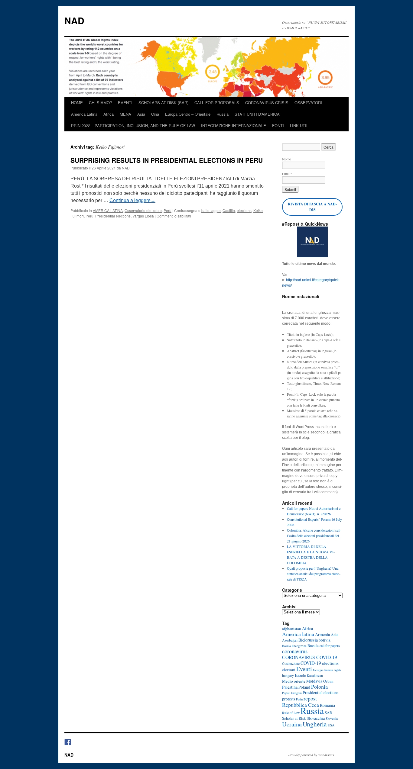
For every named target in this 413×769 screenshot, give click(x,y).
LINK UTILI (300, 125)
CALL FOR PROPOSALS (216, 102)
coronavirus (294, 651)
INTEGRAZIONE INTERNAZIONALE (233, 125)
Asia (141, 114)
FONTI (278, 125)
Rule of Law (291, 712)
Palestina (290, 687)
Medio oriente (293, 681)
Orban (328, 681)
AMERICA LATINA (108, 210)
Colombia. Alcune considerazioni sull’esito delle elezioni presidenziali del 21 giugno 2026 (314, 535)
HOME (77, 102)
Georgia (318, 670)
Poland (304, 687)
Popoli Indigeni (292, 693)
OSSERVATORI (308, 102)
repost (310, 698)
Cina (155, 114)
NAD (74, 20)
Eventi (304, 669)
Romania (327, 705)
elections (244, 210)
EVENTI (125, 102)
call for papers (330, 645)
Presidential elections (113, 215)
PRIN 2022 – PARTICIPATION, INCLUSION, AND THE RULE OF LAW (133, 125)
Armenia (322, 634)
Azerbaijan (290, 640)
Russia (222, 114)
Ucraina (292, 724)
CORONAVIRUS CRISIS (266, 102)
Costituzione (291, 663)
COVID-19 (311, 663)
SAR (328, 712)
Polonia (319, 686)
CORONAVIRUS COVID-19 (309, 657)
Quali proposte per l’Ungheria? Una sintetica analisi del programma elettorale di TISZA (313, 573)
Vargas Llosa (143, 215)
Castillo (229, 210)
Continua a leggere (132, 200)
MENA (125, 114)
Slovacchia (316, 718)
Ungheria (315, 723)
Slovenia (332, 718)
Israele (300, 675)
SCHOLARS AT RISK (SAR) (163, 102)
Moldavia (314, 681)
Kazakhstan (315, 675)
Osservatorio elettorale (143, 210)
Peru (89, 215)
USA (331, 725)
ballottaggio (211, 210)
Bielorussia (308, 640)
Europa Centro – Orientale (187, 114)
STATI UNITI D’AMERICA (257, 114)
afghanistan (291, 628)
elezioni (288, 669)
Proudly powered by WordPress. (311, 754)
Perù (167, 210)
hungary (288, 675)
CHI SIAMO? (100, 102)
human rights (332, 670)
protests (288, 699)
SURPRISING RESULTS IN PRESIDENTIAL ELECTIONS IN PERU (166, 160)
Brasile (313, 645)
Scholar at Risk (294, 718)
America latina (298, 634)
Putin (299, 699)
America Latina (84, 114)
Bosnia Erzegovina (294, 646)
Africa (108, 114)
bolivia (324, 640)
